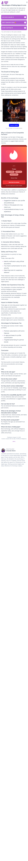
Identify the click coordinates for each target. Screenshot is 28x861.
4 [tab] (18, 123)
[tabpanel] (14, 110)
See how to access (14, 182)
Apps (14, 441)
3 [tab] (16, 123)
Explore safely (14, 125)
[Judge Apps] (5, 2)
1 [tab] (12, 123)
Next (27, 110)
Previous (1, 110)
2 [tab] (14, 123)
